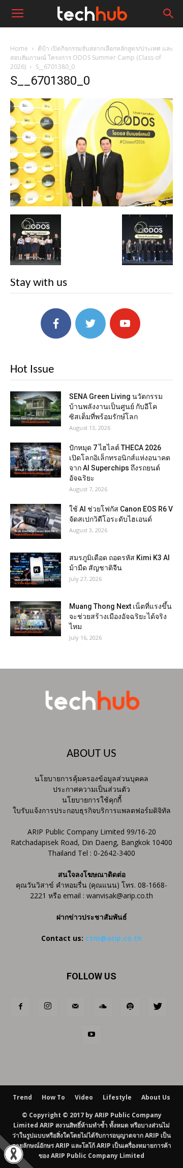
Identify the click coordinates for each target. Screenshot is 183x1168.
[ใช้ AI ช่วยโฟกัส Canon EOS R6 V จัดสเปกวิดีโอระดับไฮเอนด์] (35, 521)
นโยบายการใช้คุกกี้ (91, 800)
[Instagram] (48, 1007)
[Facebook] (20, 1007)
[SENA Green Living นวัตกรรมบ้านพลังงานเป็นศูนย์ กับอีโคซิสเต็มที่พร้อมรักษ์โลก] (35, 408)
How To (53, 1097)
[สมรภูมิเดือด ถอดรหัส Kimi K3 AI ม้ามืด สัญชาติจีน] (35, 570)
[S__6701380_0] (91, 204)
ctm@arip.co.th (113, 938)
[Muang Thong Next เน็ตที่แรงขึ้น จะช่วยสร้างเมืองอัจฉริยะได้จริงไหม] (35, 618)
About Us (155, 1097)
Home (19, 48)
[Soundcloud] (103, 1007)
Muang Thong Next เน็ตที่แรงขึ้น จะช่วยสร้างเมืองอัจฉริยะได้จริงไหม (120, 616)
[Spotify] (130, 1007)
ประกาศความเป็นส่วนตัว (91, 789)
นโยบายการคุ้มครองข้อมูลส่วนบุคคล (91, 778)
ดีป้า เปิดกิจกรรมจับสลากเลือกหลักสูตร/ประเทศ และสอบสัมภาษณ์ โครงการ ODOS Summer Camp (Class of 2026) (91, 57)
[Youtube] (91, 1035)
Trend (22, 1097)
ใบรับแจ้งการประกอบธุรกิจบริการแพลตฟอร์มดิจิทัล (92, 810)
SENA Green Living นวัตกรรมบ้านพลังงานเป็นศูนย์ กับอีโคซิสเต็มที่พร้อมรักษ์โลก (116, 406)
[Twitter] (157, 1007)
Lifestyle (117, 1097)
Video (84, 1097)
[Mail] (75, 1007)
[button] (169, 13)
